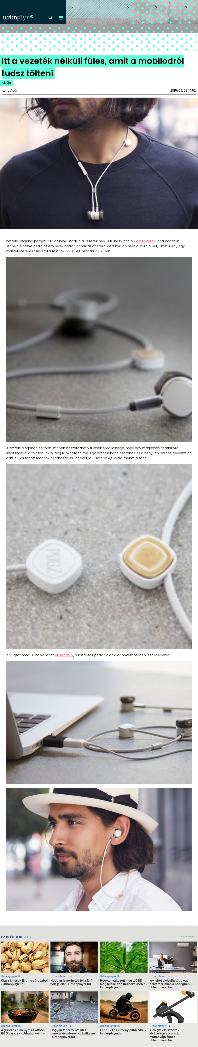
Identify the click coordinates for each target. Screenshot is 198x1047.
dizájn (6, 82)
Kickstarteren (145, 241)
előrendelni (64, 655)
